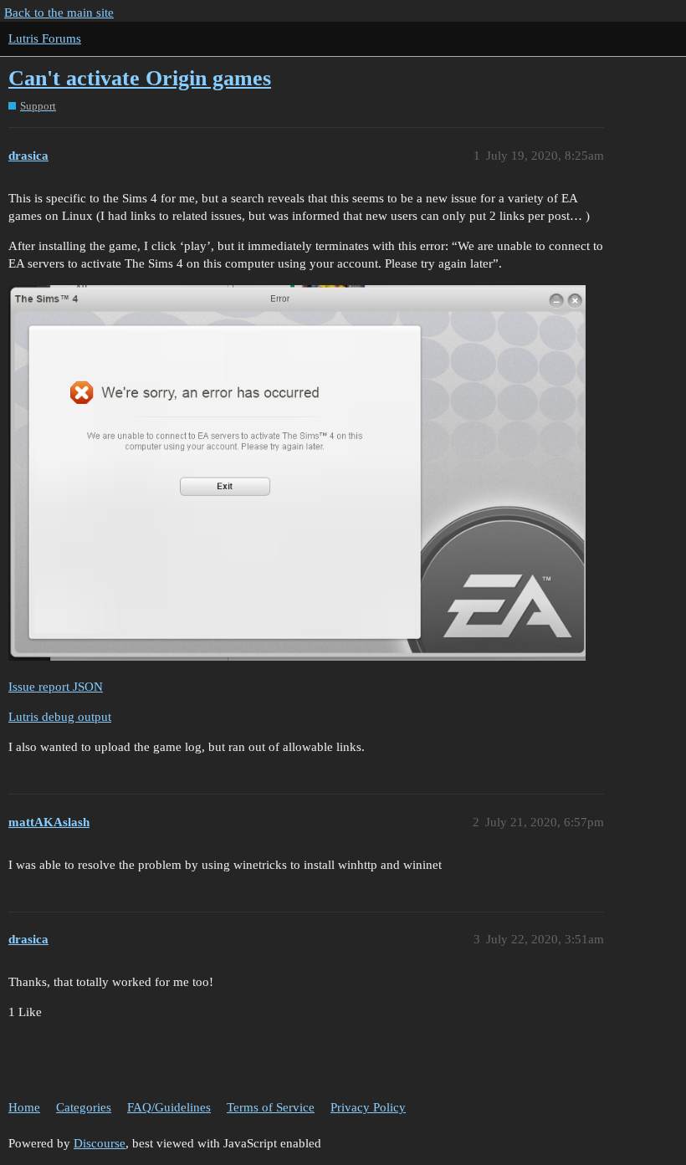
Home (24, 1107)
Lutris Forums (44, 38)
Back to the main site (59, 12)
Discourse (99, 1143)
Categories (83, 1107)
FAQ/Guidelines (169, 1107)
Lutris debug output (59, 716)
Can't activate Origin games (139, 78)
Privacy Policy (368, 1107)
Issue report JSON (55, 686)
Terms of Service (271, 1107)
